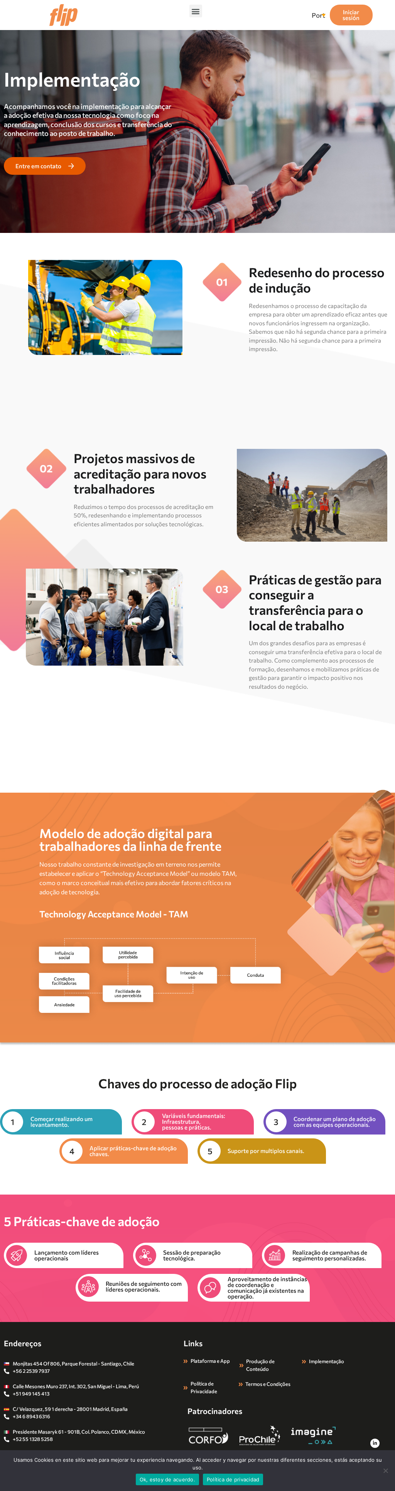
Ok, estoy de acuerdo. (167, 1479)
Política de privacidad (233, 1479)
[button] (195, 11)
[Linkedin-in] (375, 1443)
